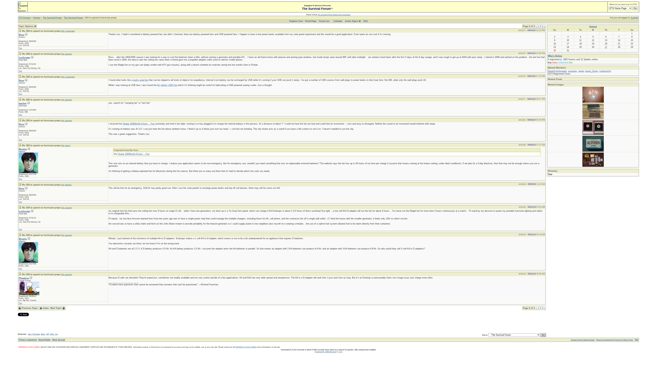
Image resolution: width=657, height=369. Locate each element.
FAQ (365, 21)
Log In (634, 18)
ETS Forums (25, 18)
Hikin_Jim (54, 334)
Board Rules (44, 340)
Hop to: (485, 335)
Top (20, 48)
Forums (37, 18)
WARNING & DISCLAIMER (245, 347)
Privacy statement (28, 340)
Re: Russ (66, 146)
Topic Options (26, 26)
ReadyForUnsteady (557, 71)
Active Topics (351, 21)
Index (45, 308)
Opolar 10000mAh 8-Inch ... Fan (138, 123)
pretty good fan (140, 80)
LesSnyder (24, 57)
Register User (296, 21)
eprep (581, 71)
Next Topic (56, 308)
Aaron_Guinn (591, 71)
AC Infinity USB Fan (167, 85)
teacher (23, 103)
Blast (43, 334)
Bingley (23, 149)
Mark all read (58, 340)
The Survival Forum (52, 18)
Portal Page (310, 21)
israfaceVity (605, 71)
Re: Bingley (66, 185)
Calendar (337, 21)
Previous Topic (29, 308)
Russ (21, 34)
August (593, 26)
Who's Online (555, 56)
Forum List (324, 21)
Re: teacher (67, 54)
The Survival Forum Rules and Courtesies (334, 15)
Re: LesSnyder (68, 31)
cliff (47, 334)
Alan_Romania (34, 334)
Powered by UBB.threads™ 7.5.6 (328, 352)
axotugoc (572, 71)
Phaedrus (24, 278)
